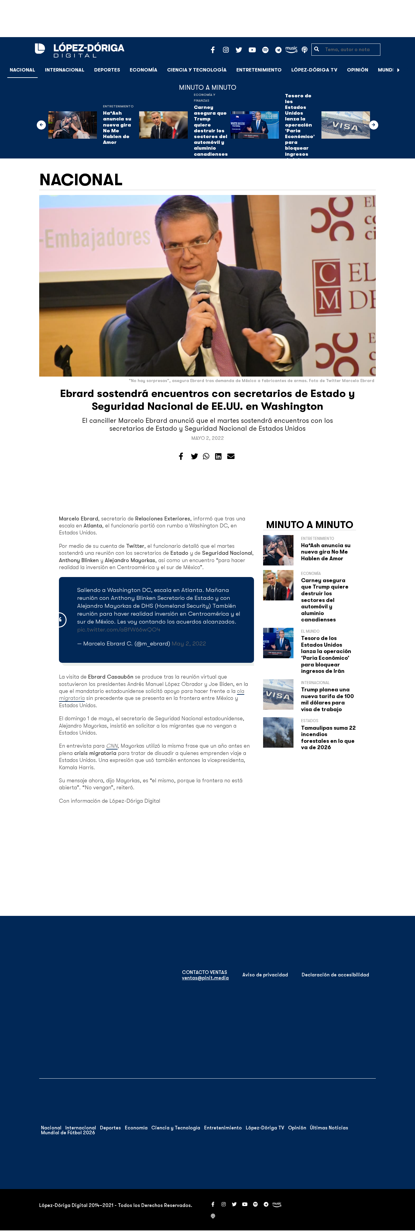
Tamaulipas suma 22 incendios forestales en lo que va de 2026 (328, 738)
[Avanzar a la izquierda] (41, 125)
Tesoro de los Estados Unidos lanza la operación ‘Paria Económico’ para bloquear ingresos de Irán (300, 128)
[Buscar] (407, 69)
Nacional (22, 70)
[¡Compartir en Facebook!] (181, 456)
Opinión (357, 70)
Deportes (107, 70)
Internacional (64, 70)
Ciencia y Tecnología (197, 70)
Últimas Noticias (329, 1127)
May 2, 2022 (189, 643)
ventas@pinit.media (205, 977)
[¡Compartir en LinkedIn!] (218, 456)
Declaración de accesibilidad (335, 974)
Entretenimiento (259, 70)
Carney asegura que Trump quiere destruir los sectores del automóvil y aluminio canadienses (211, 131)
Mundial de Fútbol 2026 (68, 1132)
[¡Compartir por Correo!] (231, 456)
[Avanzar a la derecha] (399, 70)
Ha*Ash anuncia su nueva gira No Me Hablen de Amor (117, 127)
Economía (143, 70)
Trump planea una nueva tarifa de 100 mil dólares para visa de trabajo (327, 699)
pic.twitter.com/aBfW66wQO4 (118, 629)
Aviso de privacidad (265, 974)
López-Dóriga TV (314, 70)
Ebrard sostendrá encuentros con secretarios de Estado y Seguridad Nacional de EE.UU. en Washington (207, 399)
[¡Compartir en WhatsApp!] (206, 456)
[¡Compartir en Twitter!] (194, 456)
